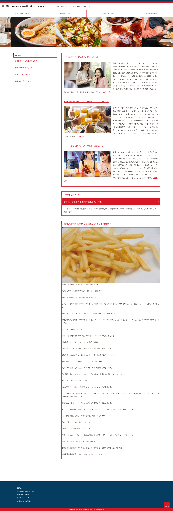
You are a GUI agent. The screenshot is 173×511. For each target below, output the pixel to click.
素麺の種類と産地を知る (23, 68)
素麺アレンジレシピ (108, 13)
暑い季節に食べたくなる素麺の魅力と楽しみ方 (23, 6)
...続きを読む (107, 92)
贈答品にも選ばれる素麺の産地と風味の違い (84, 202)
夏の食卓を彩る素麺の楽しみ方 (26, 61)
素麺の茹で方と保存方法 (23, 81)
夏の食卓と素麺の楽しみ (21, 13)
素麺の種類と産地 (65, 13)
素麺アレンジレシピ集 (23, 74)
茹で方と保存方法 (151, 13)
